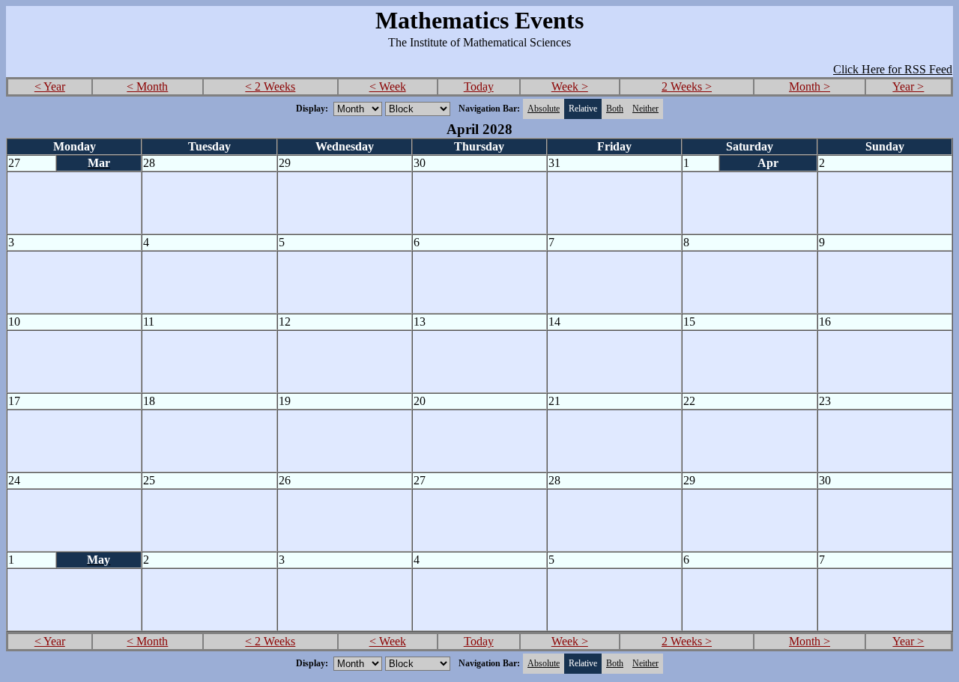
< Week (387, 86)
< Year (49, 86)
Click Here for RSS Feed (892, 69)
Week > (569, 86)
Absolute (543, 108)
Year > (908, 86)
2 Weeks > (687, 86)
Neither (645, 108)
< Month (147, 86)
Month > (809, 86)
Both (614, 108)
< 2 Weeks (270, 86)
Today (479, 86)
